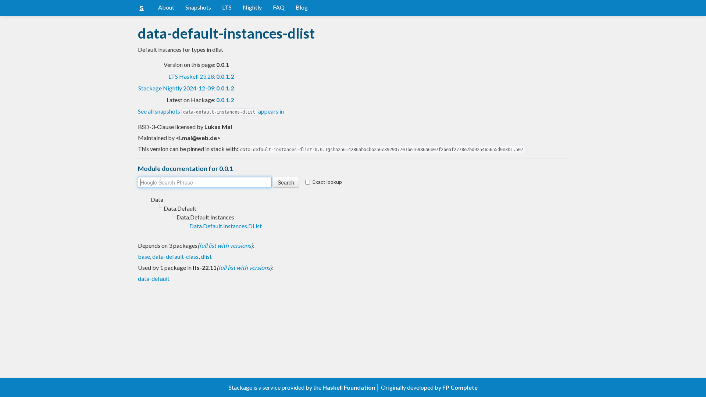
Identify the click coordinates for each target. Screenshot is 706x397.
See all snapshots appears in (211, 111)
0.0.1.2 (225, 76)
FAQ (279, 7)
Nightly (252, 7)
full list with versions (225, 245)
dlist (206, 256)
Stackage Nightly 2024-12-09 (176, 88)
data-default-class (175, 256)
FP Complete (460, 387)
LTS (227, 7)
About (166, 7)
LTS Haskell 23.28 (191, 76)
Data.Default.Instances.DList (225, 225)
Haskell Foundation (348, 387)
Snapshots (198, 7)
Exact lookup (327, 182)
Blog (302, 7)
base (144, 256)
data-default (154, 278)
